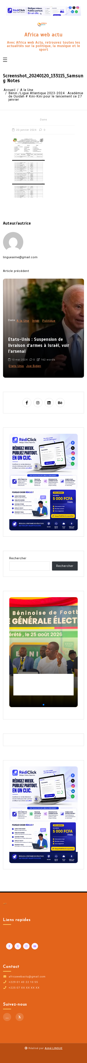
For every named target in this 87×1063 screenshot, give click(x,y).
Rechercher (18, 558)
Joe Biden (33, 366)
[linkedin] (49, 402)
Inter (35, 321)
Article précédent (16, 271)
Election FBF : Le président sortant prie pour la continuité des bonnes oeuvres (41, 684)
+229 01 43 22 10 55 (23, 982)
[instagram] (37, 402)
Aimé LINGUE (54, 1048)
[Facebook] (7, 1017)
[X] (20, 1017)
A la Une (23, 321)
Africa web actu (43, 34)
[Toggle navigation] (5, 60)
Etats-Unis (16, 366)
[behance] (60, 402)
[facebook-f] (26, 402)
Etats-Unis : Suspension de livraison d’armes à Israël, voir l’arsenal (38, 345)
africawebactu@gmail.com (27, 976)
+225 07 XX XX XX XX (24, 987)
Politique (48, 321)
